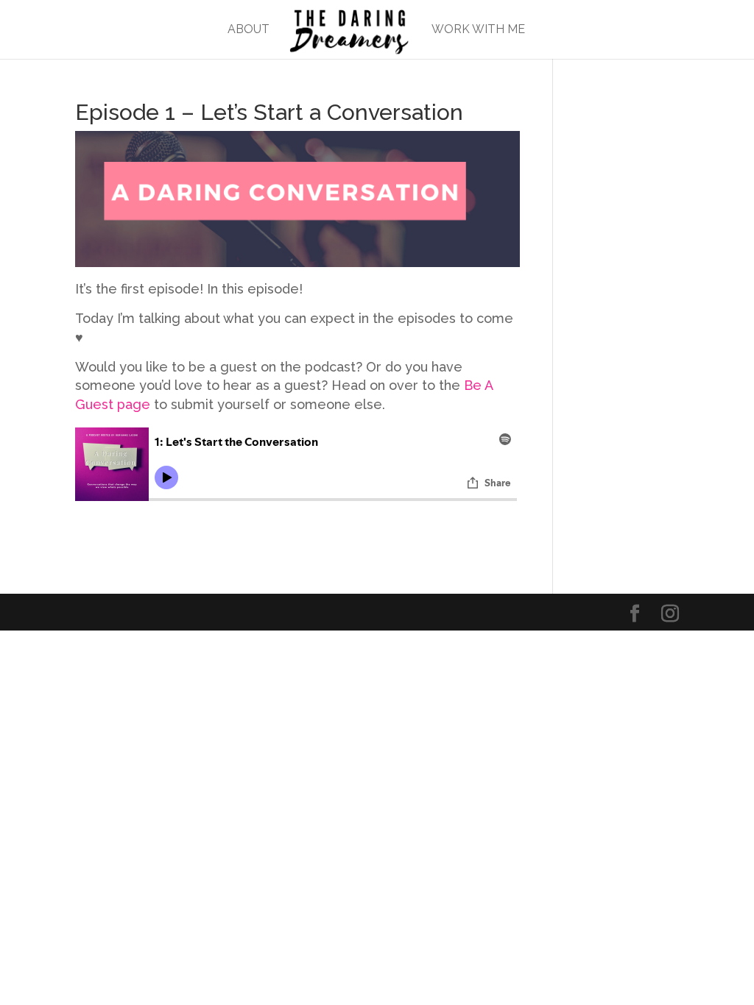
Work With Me (478, 30)
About (248, 30)
